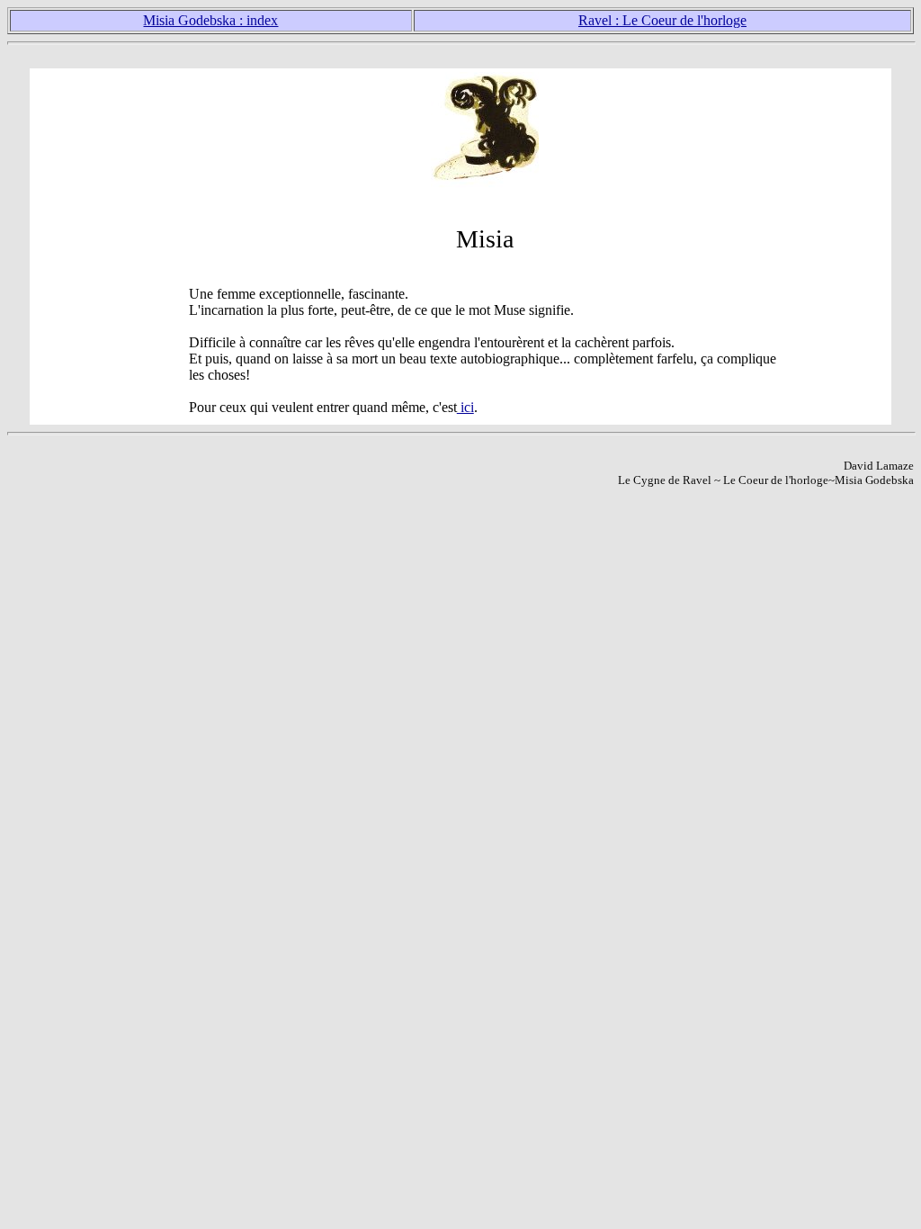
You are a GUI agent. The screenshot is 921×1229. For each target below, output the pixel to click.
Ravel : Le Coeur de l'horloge (662, 20)
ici (465, 407)
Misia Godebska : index (210, 20)
